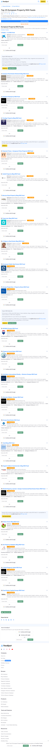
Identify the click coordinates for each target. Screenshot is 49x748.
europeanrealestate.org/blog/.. (18, 75)
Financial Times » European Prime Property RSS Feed (17, 151)
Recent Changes (4, 736)
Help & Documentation (6, 733)
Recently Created (5, 738)
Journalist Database (5, 683)
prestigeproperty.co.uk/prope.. (18, 120)
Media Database (4, 706)
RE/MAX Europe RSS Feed (10, 328)
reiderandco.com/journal (16, 36)
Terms (2, 667)
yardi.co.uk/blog (14, 446)
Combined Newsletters (6, 715)
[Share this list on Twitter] (7, 14)
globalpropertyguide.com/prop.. (18, 571)
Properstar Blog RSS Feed (9, 218)
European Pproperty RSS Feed (11, 96)
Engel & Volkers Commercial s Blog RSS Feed (16, 466)
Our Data (3, 658)
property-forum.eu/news (16, 355)
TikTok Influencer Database (7, 695)
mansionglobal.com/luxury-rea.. (18, 400)
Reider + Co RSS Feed (8, 32)
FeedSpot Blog (4, 740)
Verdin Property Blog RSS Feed (11, 174)
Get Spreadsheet (6, 516)
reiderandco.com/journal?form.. (19, 34)
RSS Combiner (4, 720)
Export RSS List (16, 6)
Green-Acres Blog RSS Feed (11, 521)
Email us (5, 68)
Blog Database (4, 676)
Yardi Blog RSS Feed (8, 443)
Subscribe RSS (4, 42)
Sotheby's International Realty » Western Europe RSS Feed (20, 374)
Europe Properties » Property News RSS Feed (16, 287)
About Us (3, 656)
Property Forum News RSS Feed (12, 351)
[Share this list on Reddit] (11, 14)
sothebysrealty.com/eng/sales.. (18, 377)
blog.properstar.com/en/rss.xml (19, 220)
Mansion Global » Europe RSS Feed (13, 397)
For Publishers (4, 701)
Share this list (4, 617)
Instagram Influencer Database (8, 690)
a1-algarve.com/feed (16, 243)
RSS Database (4, 674)
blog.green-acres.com (16, 525)
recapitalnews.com (15, 594)
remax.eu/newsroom (15, 332)
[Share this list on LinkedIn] (9, 14)
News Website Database (6, 688)
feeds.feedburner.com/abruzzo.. (19, 197)
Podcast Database (5, 679)
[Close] (48, 741)
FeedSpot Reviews (5, 663)
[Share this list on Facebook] (5, 14)
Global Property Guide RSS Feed (12, 567)
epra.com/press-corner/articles (18, 267)
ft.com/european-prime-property (18, 154)
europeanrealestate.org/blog (17, 77)
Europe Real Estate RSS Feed (11, 420)
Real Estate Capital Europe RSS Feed (13, 590)
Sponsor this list (24, 24)
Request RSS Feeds (6, 6)
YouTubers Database (5, 685)
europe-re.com (14, 423)
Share (2, 13)
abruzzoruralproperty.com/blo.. (18, 199)
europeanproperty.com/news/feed (19, 98)
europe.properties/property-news (18, 290)
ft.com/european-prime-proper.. (19, 153)
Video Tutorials (4, 731)
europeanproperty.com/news (17, 100)
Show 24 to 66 (7, 612)
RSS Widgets (4, 717)
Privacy (2, 665)
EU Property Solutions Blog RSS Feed (13, 544)
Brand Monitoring (5, 713)
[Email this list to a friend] (13, 14)
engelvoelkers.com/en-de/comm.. (18, 469)
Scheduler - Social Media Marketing (9, 725)
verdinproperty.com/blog (16, 177)
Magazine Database (5, 681)
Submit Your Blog (24, 21)
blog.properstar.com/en (16, 221)
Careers (5, 660)
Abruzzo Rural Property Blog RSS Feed (13, 195)
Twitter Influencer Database (7, 693)
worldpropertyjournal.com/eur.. (18, 492)
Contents (12, 12)
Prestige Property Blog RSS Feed (11, 118)
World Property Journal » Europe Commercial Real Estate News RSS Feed (24, 489)
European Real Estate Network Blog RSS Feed (15, 73)
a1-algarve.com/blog (15, 244)
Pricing (43, 1)
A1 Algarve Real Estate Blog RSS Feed (13, 241)
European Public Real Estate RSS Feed (14, 264)
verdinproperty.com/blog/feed (18, 176)
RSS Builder (3, 722)
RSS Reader (3, 704)
